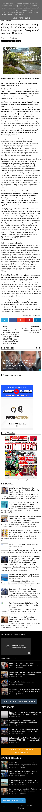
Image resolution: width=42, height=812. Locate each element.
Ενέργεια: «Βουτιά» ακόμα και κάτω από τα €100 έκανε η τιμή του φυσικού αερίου (25, 713)
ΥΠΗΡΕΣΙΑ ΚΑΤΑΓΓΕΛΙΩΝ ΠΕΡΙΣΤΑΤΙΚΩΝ (19, 701)
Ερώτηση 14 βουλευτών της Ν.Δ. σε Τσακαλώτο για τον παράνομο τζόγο (22, 590)
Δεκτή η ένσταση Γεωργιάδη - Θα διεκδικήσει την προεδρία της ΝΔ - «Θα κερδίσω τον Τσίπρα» (24, 490)
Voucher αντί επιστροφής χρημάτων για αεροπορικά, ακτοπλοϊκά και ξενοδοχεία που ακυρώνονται (24, 577)
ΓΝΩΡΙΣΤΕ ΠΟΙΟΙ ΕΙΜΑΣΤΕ (13, 801)
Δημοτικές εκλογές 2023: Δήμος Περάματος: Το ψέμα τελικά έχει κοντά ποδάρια (23, 665)
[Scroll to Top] (38, 807)
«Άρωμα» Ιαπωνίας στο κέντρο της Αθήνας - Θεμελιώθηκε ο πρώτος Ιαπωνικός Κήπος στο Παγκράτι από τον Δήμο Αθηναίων (20, 29)
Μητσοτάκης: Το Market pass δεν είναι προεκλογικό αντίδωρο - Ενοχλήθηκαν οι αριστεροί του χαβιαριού (24, 731)
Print (11, 41)
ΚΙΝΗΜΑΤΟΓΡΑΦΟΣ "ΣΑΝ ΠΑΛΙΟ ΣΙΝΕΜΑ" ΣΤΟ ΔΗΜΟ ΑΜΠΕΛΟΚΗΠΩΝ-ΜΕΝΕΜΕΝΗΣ (25, 531)
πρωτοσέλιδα (17, 480)
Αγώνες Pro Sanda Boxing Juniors (21, 682)
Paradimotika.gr (15, 806)
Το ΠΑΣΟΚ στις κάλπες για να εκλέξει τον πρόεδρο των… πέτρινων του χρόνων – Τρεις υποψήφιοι (24, 765)
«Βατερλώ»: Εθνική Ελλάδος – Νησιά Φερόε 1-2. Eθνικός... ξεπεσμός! (23, 773)
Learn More (18, 18)
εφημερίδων (26, 480)
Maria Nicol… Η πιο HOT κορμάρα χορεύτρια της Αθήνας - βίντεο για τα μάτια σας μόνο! (23, 619)
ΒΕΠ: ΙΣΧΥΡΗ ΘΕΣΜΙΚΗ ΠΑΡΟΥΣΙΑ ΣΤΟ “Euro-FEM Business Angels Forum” (23, 503)
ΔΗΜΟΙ (25, 315)
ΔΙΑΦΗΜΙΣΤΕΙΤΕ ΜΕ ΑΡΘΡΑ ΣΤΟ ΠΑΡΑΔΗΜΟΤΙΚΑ (21, 751)
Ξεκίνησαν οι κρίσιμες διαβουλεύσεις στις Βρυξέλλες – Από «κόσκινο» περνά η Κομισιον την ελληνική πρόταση (25, 791)
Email (18, 41)
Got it (27, 18)
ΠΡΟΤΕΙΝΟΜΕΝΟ (34, 315)
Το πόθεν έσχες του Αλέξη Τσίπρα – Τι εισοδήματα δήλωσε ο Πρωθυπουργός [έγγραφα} (23, 605)
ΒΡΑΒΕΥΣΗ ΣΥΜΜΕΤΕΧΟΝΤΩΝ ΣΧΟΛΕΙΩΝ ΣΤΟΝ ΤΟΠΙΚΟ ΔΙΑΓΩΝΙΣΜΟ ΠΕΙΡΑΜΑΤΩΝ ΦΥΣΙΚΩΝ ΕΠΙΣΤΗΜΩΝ (24, 692)
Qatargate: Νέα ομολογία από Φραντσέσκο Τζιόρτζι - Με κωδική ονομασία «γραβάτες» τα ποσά (19, 363)
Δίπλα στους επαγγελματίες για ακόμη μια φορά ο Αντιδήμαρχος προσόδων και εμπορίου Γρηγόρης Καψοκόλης (25, 518)
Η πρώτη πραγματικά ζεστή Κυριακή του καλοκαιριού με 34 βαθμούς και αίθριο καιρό (24, 782)
